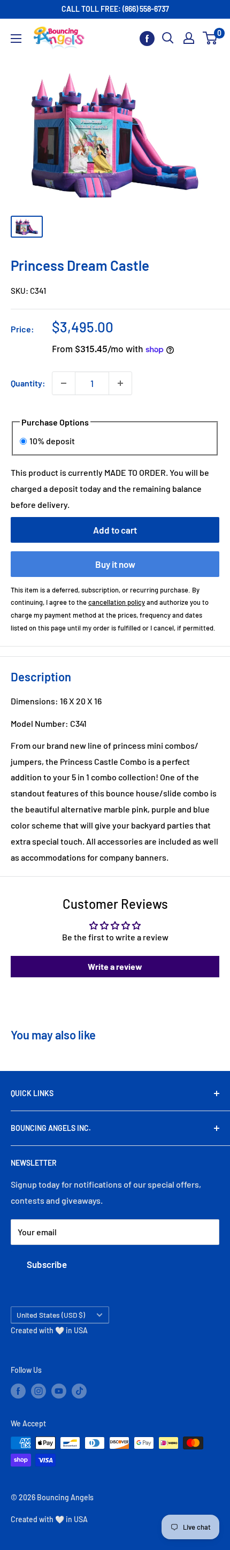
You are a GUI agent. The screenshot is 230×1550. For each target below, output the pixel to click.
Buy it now (115, 564)
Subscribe (47, 1264)
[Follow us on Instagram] (38, 1391)
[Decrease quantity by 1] (63, 383)
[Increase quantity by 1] (120, 383)
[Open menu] (16, 38)
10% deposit (52, 441)
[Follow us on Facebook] (147, 38)
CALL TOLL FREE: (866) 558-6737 (115, 8)
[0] (210, 38)
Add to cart (115, 530)
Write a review (115, 966)
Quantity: (28, 383)
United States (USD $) (51, 1314)
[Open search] (168, 38)
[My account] (188, 38)
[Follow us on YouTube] (58, 1391)
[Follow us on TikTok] (79, 1391)
